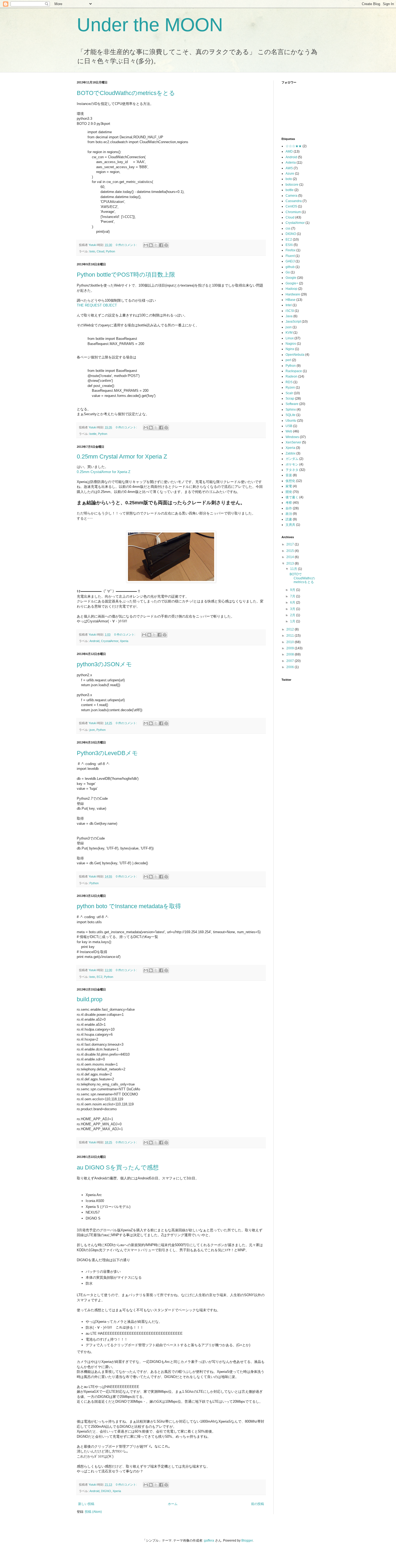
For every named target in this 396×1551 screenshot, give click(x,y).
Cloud (100, 251)
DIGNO (106, 1491)
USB (289, 426)
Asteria (291, 162)
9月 (293, 590)
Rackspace (294, 371)
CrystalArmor (109, 641)
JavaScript (293, 321)
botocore (292, 184)
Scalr (289, 393)
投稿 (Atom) (93, 1512)
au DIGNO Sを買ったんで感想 (118, 1167)
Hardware (293, 294)
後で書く (292, 497)
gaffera (209, 1540)
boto (92, 251)
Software (292, 404)
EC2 (99, 976)
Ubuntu (291, 420)
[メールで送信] (145, 245)
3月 (293, 609)
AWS (289, 168)
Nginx (290, 349)
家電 (289, 486)
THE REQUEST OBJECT (97, 305)
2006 (290, 667)
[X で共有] (156, 245)
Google (291, 278)
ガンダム (292, 459)
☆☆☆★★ (294, 146)
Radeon (291, 376)
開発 (289, 492)
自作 (289, 508)
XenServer (293, 442)
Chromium (293, 212)
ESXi (289, 245)
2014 (290, 557)
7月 (293, 596)
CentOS (291, 206)
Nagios (291, 344)
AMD (289, 151)
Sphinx (291, 409)
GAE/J (290, 261)
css (288, 228)
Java (289, 316)
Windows (292, 437)
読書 (289, 519)
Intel (289, 305)
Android (94, 641)
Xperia (124, 641)
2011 (290, 635)
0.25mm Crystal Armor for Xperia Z (122, 456)
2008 (290, 654)
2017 (290, 544)
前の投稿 (257, 1504)
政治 (289, 514)
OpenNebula (295, 355)
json (92, 729)
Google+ (292, 283)
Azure (290, 173)
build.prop (89, 999)
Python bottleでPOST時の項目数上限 (126, 274)
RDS (289, 382)
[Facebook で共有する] (161, 245)
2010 (290, 642)
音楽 (289, 475)
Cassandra (294, 201)
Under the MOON (150, 24)
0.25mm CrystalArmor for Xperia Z (103, 472)
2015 (290, 551)
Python (110, 251)
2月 (293, 615)
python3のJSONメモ (104, 664)
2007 (290, 661)
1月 (293, 621)
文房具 (290, 525)
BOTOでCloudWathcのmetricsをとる (126, 93)
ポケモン (292, 464)
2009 (290, 648)
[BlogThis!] (151, 245)
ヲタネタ (292, 470)
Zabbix (291, 453)
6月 (293, 602)
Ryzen (290, 387)
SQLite (291, 415)
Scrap (290, 398)
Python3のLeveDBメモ (107, 753)
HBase (291, 300)
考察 (289, 503)
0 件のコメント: (127, 244)
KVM (289, 332)
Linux (290, 338)
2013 (290, 563)
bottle (92, 433)
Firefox (291, 250)
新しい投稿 (86, 1504)
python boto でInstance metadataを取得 (129, 906)
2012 (290, 629)
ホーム (173, 1504)
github (290, 267)
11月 (294, 569)
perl (288, 360)
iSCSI (290, 311)
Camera (291, 196)
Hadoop (291, 289)
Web (289, 431)
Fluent (290, 256)
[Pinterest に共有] (166, 245)
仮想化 (290, 481)
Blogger (247, 1540)
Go (288, 272)
